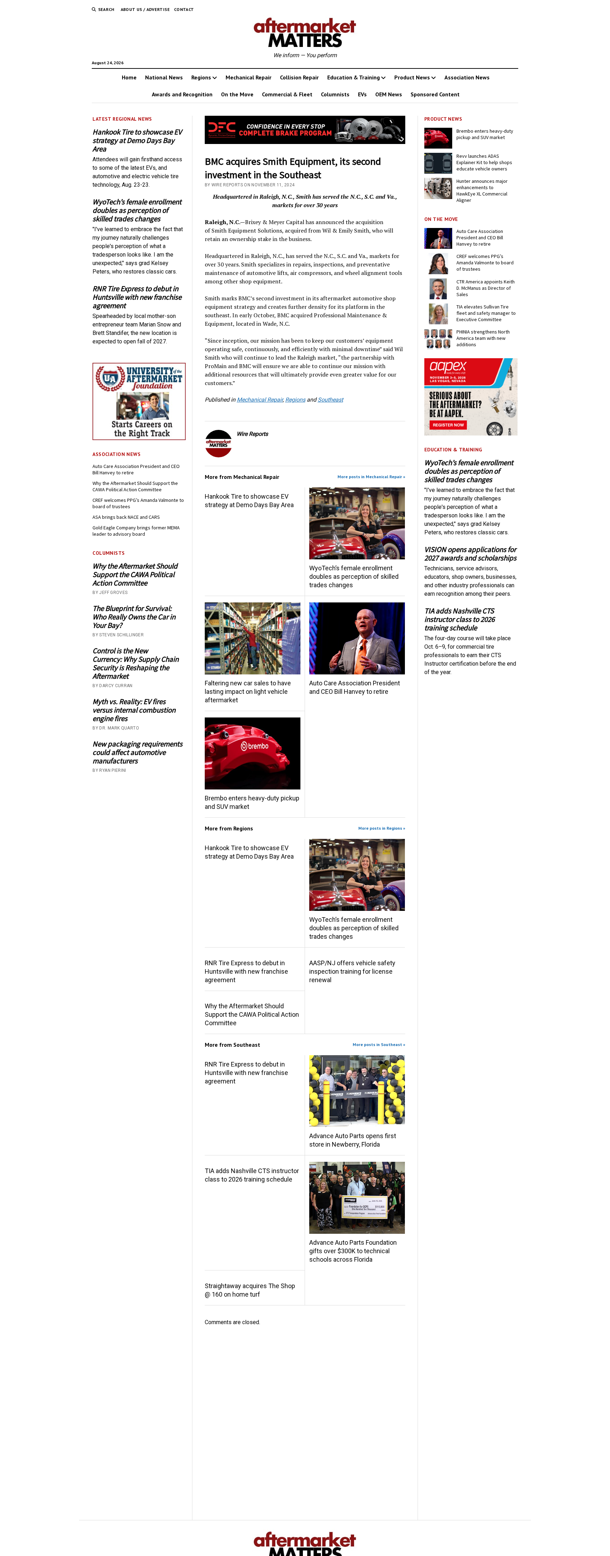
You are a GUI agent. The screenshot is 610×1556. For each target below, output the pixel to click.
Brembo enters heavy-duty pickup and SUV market (252, 802)
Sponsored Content (435, 94)
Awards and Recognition (182, 94)
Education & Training (353, 77)
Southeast (330, 399)
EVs (362, 94)
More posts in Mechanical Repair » (371, 476)
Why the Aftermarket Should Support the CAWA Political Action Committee (135, 486)
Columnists (335, 94)
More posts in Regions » (381, 828)
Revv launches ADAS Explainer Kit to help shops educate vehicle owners (484, 162)
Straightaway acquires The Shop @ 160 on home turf (250, 1290)
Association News (467, 77)
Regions (201, 77)
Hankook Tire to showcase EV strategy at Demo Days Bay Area (137, 140)
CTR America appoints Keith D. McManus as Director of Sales (485, 288)
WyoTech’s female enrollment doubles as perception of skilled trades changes (136, 210)
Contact (184, 9)
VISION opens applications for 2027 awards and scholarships (470, 553)
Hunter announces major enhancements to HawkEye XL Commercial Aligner (482, 190)
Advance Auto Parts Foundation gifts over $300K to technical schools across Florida (353, 1251)
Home (129, 77)
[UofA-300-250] (139, 438)
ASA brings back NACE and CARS (126, 517)
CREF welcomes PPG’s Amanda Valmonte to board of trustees (138, 503)
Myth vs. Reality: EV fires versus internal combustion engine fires (133, 710)
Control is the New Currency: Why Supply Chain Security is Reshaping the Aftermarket (135, 663)
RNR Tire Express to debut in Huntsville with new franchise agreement (136, 297)
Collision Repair (299, 77)
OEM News (388, 94)
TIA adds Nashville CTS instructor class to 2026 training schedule (252, 1175)
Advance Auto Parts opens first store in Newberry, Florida (352, 1140)
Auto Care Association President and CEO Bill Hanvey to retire (136, 469)
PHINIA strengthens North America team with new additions (483, 338)
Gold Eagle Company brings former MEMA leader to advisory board (136, 530)
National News (164, 77)
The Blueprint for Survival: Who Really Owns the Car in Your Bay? (133, 617)
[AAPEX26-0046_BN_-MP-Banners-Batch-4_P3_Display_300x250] (471, 433)
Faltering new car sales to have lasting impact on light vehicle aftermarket (248, 691)
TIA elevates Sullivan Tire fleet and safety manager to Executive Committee (486, 313)
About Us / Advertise (145, 9)
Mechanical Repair (248, 77)
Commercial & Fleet (287, 94)
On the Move (237, 94)
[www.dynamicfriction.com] (305, 142)
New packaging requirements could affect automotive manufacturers (137, 752)
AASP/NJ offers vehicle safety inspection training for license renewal (352, 971)
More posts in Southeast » (379, 1044)
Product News (412, 77)
